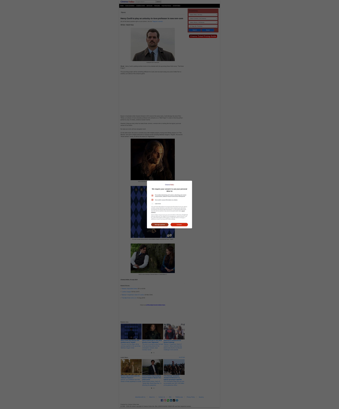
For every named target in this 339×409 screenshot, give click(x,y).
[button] (169, 203)
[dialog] (169, 204)
